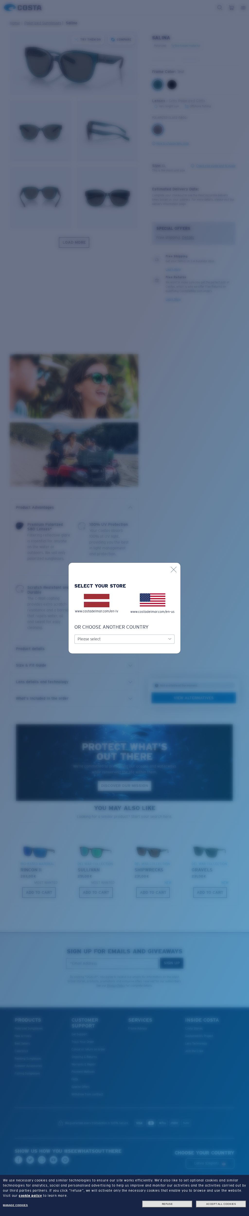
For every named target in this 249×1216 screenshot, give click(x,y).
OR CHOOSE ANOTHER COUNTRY (111, 627)
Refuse (167, 1204)
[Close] (173, 569)
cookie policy (30, 1196)
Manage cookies (15, 1205)
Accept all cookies (221, 1204)
